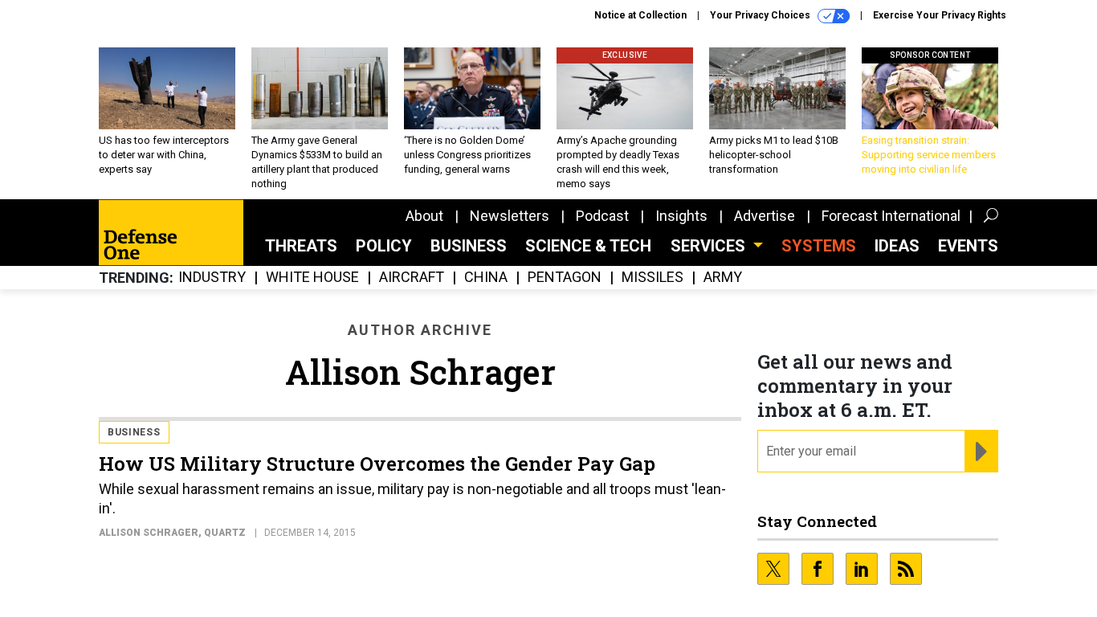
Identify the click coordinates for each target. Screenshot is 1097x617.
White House (312, 277)
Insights (681, 215)
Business (468, 245)
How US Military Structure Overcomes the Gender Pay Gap (377, 463)
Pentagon (565, 277)
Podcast (602, 215)
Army (722, 277)
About (424, 215)
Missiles (652, 277)
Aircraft (411, 277)
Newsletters (509, 215)
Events (968, 245)
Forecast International (891, 215)
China (486, 277)
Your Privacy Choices (761, 15)
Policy (384, 245)
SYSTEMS (818, 245)
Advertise (764, 215)
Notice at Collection (640, 15)
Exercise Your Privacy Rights (939, 15)
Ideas (897, 245)
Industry (212, 277)
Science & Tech (588, 245)
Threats (301, 245)
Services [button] (710, 245)
